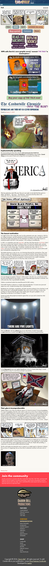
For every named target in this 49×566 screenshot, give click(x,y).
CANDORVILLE (24, 510)
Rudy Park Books (24, 552)
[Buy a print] (15, 31)
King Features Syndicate (38, 561)
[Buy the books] (32, 42)
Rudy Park (21, 242)
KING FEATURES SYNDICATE (24, 524)
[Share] (37, 31)
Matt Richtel (42, 242)
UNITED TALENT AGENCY (24, 527)
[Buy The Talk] (24, 98)
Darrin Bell (21, 559)
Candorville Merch (23, 542)
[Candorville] (24, 2)
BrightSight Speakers (23, 534)
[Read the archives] (18, 42)
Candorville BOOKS (23, 545)
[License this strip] (35, 27)
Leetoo (29, 563)
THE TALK (22, 515)
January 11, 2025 (10, 112)
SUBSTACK (23, 519)
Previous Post (4, 470)
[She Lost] (8, 27)
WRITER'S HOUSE (22, 531)
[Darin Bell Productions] (24, 497)
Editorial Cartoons (24, 512)
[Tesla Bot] (23, 27)
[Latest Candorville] (15, 27)
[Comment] (27, 31)
